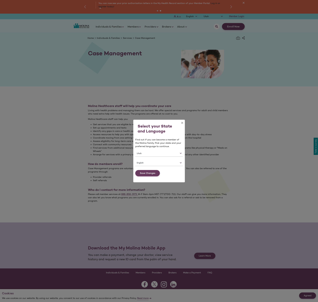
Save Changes (147, 173)
